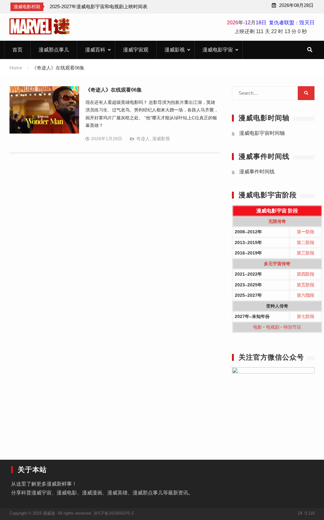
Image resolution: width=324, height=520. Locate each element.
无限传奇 (277, 221)
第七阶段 (306, 316)
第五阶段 (306, 284)
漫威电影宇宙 (217, 49)
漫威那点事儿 (54, 49)
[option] (99, 7)
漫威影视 (175, 49)
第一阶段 (306, 231)
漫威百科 (95, 49)
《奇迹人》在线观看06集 (113, 90)
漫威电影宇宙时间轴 (262, 133)
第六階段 (306, 295)
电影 (257, 327)
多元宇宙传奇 (277, 263)
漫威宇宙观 (135, 49)
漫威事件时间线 (257, 171)
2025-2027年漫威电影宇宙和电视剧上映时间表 (98, 6)
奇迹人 (143, 138)
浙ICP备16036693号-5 (113, 513)
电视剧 (272, 327)
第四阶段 (306, 274)
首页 (17, 49)
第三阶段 (306, 252)
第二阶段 (306, 242)
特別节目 (292, 327)
